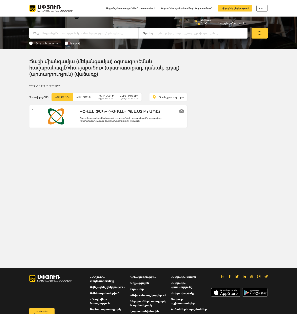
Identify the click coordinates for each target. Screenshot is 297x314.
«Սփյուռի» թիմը (182, 293)
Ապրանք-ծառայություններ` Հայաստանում (130, 8)
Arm (260, 8)
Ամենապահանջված (104, 293)
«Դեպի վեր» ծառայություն (100, 301)
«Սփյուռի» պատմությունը (182, 285)
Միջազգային (139, 283)
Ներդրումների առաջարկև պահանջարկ (147, 303)
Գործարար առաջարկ (105, 309)
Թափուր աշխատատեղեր (183, 301)
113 (204, 23)
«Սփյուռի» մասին (183, 277)
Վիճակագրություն (143, 277)
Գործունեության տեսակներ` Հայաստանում (186, 8)
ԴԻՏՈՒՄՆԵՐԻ (105, 97)
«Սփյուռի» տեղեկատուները (102, 279)
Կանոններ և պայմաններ (189, 309)
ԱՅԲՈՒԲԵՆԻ (83, 96)
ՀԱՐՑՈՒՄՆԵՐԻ (129, 97)
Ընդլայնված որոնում (231, 23)
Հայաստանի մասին (144, 311)
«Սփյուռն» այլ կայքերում (148, 295)
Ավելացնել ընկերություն (235, 8)
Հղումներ (137, 289)
